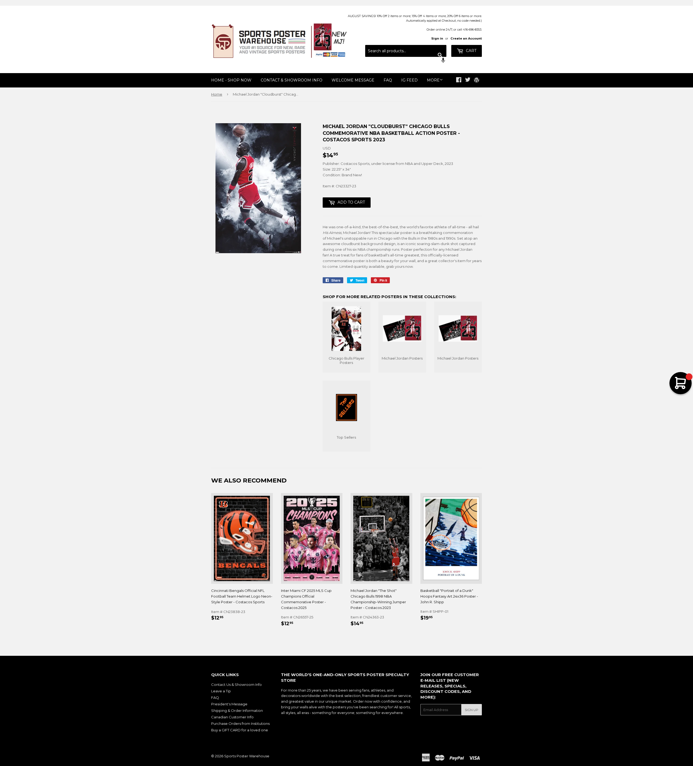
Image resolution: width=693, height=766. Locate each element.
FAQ (388, 80)
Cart (470, 50)
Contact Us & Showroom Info (236, 684)
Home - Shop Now (231, 80)
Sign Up (471, 710)
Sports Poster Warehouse (246, 756)
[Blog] (476, 80)
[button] (405, 61)
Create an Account (466, 38)
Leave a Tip (221, 691)
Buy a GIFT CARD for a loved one (239, 730)
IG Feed (409, 80)
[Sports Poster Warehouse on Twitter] (467, 80)
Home (216, 94)
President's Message (229, 704)
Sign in (437, 38)
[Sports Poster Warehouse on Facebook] (459, 80)
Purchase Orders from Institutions (240, 723)
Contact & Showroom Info (291, 80)
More (433, 80)
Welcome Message (353, 80)
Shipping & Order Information (237, 710)
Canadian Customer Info (232, 717)
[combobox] (405, 51)
